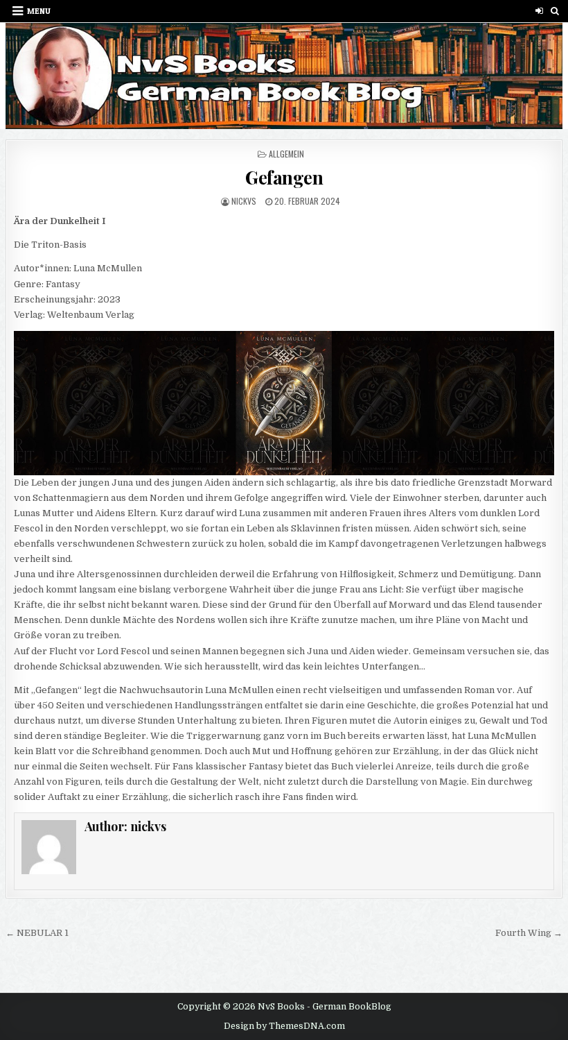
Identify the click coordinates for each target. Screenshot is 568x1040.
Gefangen (284, 177)
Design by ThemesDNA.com (284, 1026)
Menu (39, 11)
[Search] (555, 10)
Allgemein (286, 154)
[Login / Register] (539, 10)
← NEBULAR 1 (37, 933)
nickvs (243, 201)
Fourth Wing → (528, 933)
